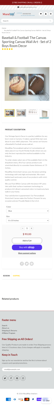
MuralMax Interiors (30, 394)
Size (8, 216)
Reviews (6, 276)
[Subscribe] (49, 369)
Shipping (16, 276)
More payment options (27, 253)
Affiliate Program (8, 333)
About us (5, 328)
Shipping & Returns (9, 330)
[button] (7, 49)
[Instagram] (22, 378)
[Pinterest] (16, 378)
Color (8, 207)
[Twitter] (4, 378)
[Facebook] (10, 378)
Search (4, 325)
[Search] (50, 21)
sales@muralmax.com (28, 7)
